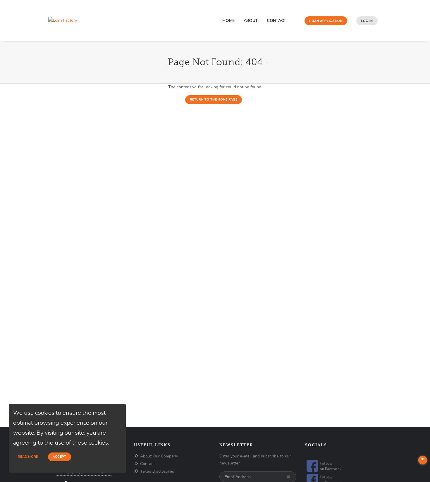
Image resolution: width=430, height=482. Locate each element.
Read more (28, 457)
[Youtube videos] (422, 460)
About (251, 20)
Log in (367, 21)
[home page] (62, 20)
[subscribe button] (289, 476)
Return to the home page (213, 99)
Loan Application (326, 21)
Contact (276, 20)
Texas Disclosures (157, 471)
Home (228, 20)
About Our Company (159, 456)
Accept (59, 457)
